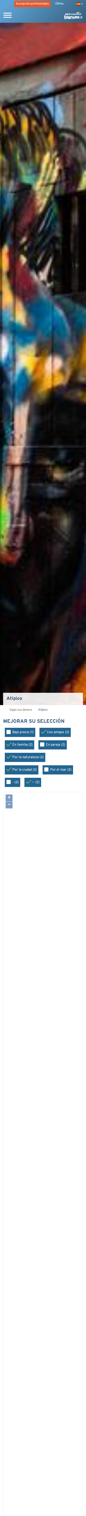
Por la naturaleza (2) (28, 757)
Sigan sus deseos (20, 710)
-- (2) (35, 782)
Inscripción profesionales (32, 4)
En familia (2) (22, 745)
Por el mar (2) (60, 770)
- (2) (15, 782)
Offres (59, 4)
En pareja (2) (55, 745)
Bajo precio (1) (23, 732)
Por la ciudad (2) (24, 770)
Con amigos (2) (58, 732)
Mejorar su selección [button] (34, 721)
